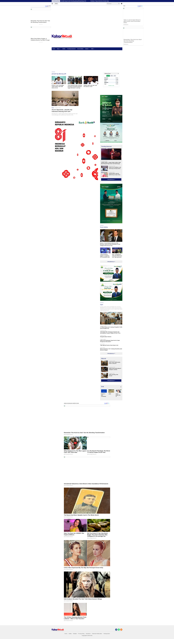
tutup (50, 5)
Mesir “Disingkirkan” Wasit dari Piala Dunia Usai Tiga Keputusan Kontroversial (117, 256)
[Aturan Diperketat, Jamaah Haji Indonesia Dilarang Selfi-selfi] (65, 98)
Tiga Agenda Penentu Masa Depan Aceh (109, 345)
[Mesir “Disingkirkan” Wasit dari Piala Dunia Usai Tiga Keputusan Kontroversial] (117, 250)
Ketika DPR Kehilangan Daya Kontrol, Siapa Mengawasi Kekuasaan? (110, 341)
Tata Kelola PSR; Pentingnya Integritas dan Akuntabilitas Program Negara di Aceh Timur (110, 332)
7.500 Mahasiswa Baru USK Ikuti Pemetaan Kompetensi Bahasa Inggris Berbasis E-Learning (59, 86)
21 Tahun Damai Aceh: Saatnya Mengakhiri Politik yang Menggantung (111, 327)
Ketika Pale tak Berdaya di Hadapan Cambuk (115, 369)
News (58, 48)
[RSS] (121, 630)
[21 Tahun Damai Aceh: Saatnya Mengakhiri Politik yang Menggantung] (111, 318)
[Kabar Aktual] (62, 36)
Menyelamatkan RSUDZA (105, 336)
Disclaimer (88, 633)
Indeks (63, 48)
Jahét (109, 393)
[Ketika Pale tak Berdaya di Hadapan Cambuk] (104, 369)
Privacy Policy (81, 633)
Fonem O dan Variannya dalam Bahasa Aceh (103, 395)
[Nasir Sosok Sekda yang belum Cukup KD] (91, 80)
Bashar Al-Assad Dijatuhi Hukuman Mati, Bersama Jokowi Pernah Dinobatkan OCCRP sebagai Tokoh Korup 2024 (110, 244)
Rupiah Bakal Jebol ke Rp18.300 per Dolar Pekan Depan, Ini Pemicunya (115, 174)
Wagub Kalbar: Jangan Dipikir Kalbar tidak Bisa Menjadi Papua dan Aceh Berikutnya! (111, 163)
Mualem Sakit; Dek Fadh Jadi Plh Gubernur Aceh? (74, 86)
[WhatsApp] (119, 630)
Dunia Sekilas (80, 48)
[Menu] (52, 3)
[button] (119, 3)
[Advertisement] (87, 16)
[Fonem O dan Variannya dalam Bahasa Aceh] (104, 391)
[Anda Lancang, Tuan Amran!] (104, 375)
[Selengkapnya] (120, 387)
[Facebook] (116, 630)
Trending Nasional (71, 48)
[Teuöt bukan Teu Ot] (118, 391)
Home (56, 3)
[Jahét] (111, 391)
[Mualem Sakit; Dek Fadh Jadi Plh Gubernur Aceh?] (75, 80)
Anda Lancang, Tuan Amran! (113, 375)
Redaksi (75, 633)
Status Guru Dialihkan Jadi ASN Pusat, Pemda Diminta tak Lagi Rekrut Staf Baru (115, 168)
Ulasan (86, 48)
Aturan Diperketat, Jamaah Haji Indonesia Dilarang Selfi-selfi (62, 110)
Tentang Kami (107, 633)
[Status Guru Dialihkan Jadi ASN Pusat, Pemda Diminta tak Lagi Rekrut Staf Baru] (104, 168)
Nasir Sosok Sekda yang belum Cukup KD (91, 86)
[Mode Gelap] (121, 3)
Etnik (92, 48)
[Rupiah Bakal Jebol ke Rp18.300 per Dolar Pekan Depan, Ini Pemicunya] (104, 174)
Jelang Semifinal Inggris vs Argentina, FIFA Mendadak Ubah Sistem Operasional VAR (105, 256)
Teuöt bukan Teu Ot (118, 395)
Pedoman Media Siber (97, 633)
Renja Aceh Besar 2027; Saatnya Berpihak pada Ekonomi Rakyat (111, 349)
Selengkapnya (110, 179)
